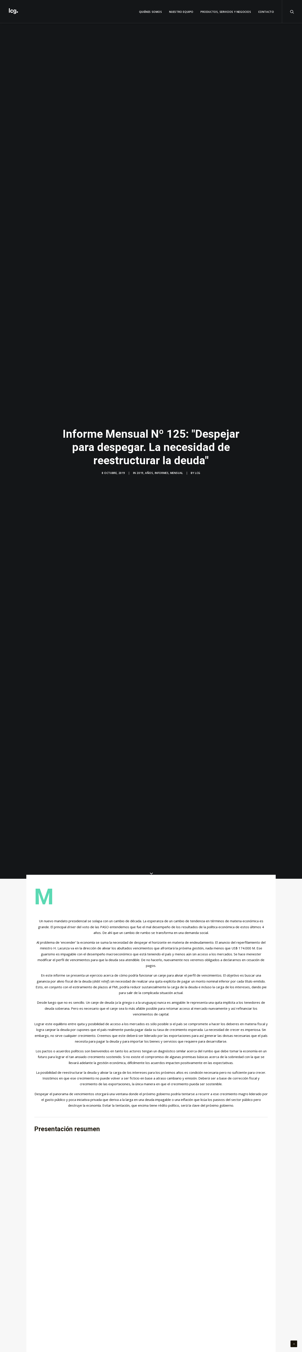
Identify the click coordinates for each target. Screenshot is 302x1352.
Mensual (176, 473)
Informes (162, 473)
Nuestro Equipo (181, 12)
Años (149, 473)
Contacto (266, 12)
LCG (197, 473)
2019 (140, 473)
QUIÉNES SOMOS (150, 12)
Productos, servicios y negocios (226, 12)
